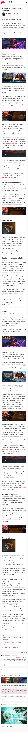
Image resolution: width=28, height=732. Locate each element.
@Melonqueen (12, 143)
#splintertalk (5, 639)
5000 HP (13, 690)
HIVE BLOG (23, 696)
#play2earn (15, 635)
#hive (9, 637)
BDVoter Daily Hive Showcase (13, 674)
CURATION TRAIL (12, 696)
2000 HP (9, 690)
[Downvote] (4, 645)
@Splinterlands (17, 660)
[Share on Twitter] (14, 647)
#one (20, 635)
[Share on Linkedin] (17, 647)
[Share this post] (19, 647)
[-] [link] (25, 655)
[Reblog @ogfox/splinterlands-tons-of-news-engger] (3, 647)
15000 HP (21, 691)
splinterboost (6, 655)
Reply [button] (11, 664)
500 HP (3, 690)
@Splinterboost (18, 657)
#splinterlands (8, 635)
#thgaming (21, 637)
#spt (3, 635)
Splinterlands (17, 13)
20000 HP (25, 691)
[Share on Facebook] (12, 647)
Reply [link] (6, 647)
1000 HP (6, 690)
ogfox (9, 13)
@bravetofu (5, 177)
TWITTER (8, 698)
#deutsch (4, 637)
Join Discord (17, 662)
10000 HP (17, 691)
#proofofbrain (14, 637)
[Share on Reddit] (15, 647)
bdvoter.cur (6, 669)
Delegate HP (10, 662)
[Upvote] (3, 645)
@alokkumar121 (13, 706)
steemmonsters (7, 704)
